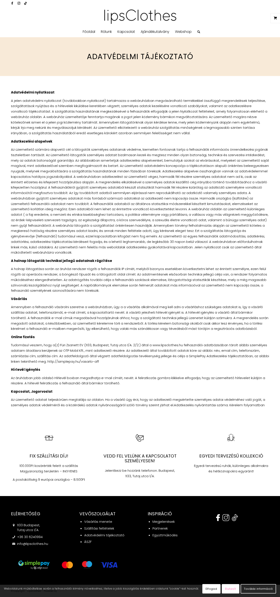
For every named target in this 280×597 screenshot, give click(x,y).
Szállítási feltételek (99, 528)
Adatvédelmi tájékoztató (104, 535)
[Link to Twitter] (25, 3)
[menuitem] (89, 31)
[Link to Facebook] (12, 3)
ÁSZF (88, 541)
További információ (258, 588)
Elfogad (211, 588)
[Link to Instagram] (19, 3)
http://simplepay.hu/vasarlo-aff (73, 361)
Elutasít (230, 588)
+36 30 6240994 (30, 537)
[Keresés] (197, 31)
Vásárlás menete (98, 521)
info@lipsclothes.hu (32, 543)
